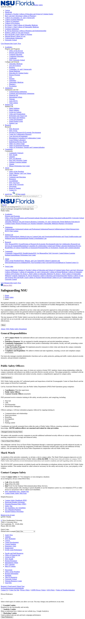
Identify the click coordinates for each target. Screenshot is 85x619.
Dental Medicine (14, 71)
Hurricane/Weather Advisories (15, 502)
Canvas (7, 10)
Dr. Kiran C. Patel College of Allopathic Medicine (21, 25)
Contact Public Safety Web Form (16, 493)
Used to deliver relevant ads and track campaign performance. (21, 614)
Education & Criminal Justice (18, 73)
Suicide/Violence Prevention (14, 511)
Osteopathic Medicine (16, 82)
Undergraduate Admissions (14, 38)
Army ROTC (13, 101)
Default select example (8, 531)
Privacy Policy (25, 590)
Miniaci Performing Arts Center (19, 166)
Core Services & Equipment (18, 136)
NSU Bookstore (10, 539)
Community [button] (9, 149)
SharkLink (8, 12)
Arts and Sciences (15, 65)
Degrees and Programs (16, 52)
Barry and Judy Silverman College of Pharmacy (20, 16)
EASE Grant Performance (13, 550)
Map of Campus (10, 566)
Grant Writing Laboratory (17, 140)
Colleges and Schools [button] (12, 220)
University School (11, 40)
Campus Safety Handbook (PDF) (16, 500)
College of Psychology (12, 23)
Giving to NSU (10, 557)
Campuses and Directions (17, 177)
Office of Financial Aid (12, 555)
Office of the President (16, 171)
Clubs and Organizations (17, 114)
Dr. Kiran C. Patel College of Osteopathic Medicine (22, 27)
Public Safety (9, 297)
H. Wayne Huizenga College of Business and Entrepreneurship (25, 31)
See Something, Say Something (15, 508)
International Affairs (15, 97)
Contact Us (12, 190)
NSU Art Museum (15, 158)
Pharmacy (12, 84)
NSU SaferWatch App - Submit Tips (17, 491)
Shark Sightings (14, 108)
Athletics (8, 537)
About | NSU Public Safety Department (14, 329)
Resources (12, 179)
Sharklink (8, 575)
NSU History (13, 175)
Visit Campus (13, 103)
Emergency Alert (10, 546)
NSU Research (14, 129)
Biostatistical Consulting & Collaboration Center (25, 138)
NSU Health (13, 155)
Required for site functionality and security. (15, 606)
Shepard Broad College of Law (15, 36)
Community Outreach (16, 153)
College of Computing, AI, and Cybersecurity (20, 18)
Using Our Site (14, 590)
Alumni (11, 164)
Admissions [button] (9, 88)
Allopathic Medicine (15, 64)
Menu (3, 325)
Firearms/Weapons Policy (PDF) (15, 504)
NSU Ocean (13, 131)
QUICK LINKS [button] (6, 7)
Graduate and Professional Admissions (21, 93)
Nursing (11, 78)
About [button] (7, 168)
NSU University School (17, 60)
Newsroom (12, 186)
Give (2, 43)
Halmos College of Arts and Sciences (17, 32)
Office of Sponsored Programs (19, 145)
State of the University (16, 184)
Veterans (12, 99)
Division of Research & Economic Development (25, 132)
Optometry (12, 80)
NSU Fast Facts (14, 183)
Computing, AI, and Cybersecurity (20, 69)
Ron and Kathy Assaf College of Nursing (18, 34)
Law (10, 77)
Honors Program (14, 75)
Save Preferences (7, 617)
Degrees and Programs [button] (12, 216)
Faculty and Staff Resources (14, 553)
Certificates (12, 58)
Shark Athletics (14, 110)
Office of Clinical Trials (17, 144)
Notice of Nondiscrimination (65, 590)
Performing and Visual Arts (18, 116)
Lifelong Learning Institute (18, 162)
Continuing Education (16, 56)
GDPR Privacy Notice (38, 590)
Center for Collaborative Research (20, 134)
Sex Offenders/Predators (13, 510)
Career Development (16, 119)
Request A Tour (6, 586)
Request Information (11, 573)
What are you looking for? (14, 196)
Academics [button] (8, 47)
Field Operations (7, 377)
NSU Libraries (10, 564)
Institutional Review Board (18, 142)
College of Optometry (12, 21)
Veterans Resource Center (13, 581)
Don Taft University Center (18, 160)
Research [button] (8, 125)
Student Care (13, 123)
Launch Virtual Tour (17, 586)
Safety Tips (8, 506)
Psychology (13, 86)
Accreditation (13, 181)
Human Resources (11, 561)
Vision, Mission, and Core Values (20, 173)
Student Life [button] (9, 104)
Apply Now (17, 43)
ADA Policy (51, 590)
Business (12, 67)
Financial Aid (13, 95)
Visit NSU (8, 583)
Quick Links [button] (9, 266)
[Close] (1, 598)
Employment (9, 548)
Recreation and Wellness (17, 117)
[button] (15, 194)
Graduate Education (15, 54)
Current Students (10, 544)
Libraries (12, 157)
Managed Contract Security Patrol (12, 432)
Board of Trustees (15, 188)
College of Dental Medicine (14, 19)
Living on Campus (15, 112)
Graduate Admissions (12, 29)
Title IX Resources (11, 577)
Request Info (8, 43)
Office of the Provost (16, 51)
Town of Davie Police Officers (10, 441)
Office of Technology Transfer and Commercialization (27, 147)
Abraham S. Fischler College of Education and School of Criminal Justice (29, 14)
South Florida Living (16, 121)
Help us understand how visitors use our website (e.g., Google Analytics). (25, 610)
